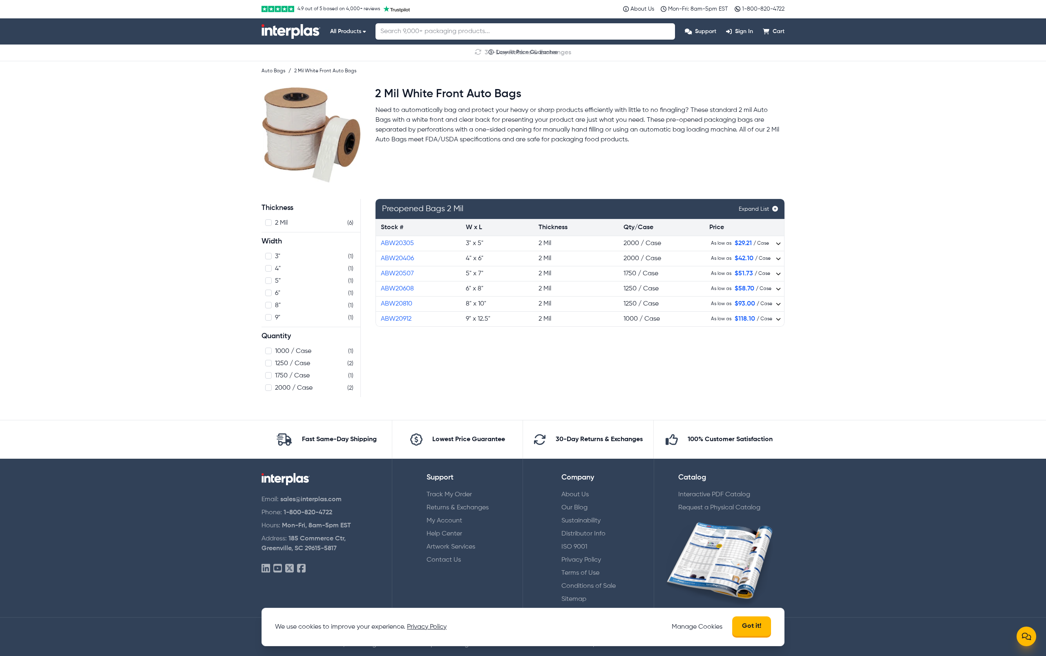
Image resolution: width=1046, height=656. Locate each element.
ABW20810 (396, 304)
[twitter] (289, 568)
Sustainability (581, 521)
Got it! (751, 626)
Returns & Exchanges (458, 507)
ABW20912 (396, 319)
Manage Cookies (697, 627)
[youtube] (277, 568)
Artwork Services (451, 547)
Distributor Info (583, 534)
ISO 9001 (574, 547)
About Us (575, 494)
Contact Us (444, 560)
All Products (345, 31)
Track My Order (449, 494)
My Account (444, 521)
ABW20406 (397, 258)
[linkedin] (266, 568)
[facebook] (301, 568)
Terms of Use (580, 573)
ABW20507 (397, 273)
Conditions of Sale (588, 586)
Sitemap (573, 599)
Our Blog (574, 507)
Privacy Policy (581, 560)
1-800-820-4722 (308, 512)
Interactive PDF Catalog (714, 494)
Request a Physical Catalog (719, 507)
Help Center (444, 534)
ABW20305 (397, 243)
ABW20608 (397, 289)
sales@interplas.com (311, 499)
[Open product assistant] (1026, 636)
